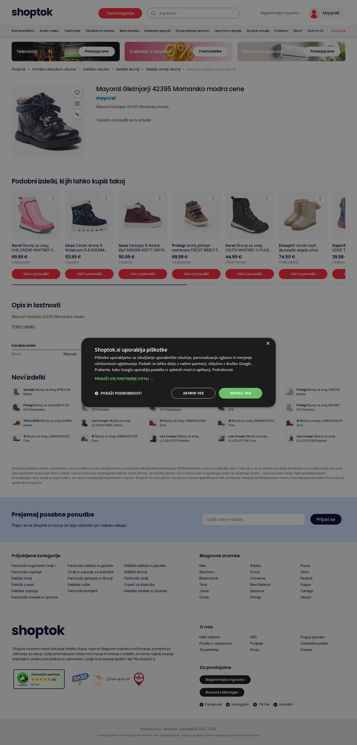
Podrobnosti (222, 369)
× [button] (268, 343)
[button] (178, 378)
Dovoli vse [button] (240, 393)
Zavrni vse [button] (193, 393)
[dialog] (178, 372)
